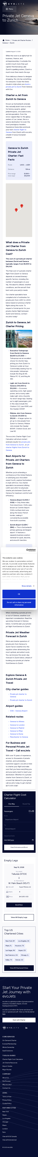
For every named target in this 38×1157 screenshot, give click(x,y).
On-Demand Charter (9, 1040)
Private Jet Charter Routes (21, 40)
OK (19, 594)
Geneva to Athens (17, 721)
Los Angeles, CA (23, 941)
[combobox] (5, 819)
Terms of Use (6, 1097)
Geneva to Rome (16, 734)
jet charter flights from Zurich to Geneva (17, 447)
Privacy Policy (6, 1100)
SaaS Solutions (7, 1051)
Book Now (19, 905)
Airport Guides (7, 1066)
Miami (4, 1125)
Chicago (5, 1122)
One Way (11, 804)
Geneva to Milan (16, 731)
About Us (5, 1078)
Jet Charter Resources (9, 1063)
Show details (26, 586)
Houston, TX (19, 946)
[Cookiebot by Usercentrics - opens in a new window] (27, 550)
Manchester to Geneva (19, 737)
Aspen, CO (22, 950)
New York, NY (10, 941)
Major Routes (6, 1070)
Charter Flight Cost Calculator (12, 1059)
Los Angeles (6, 1118)
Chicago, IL (24, 955)
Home (7, 40)
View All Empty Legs (19, 917)
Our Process (6, 1081)
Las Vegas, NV (10, 950)
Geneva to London (17, 725)
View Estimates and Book (19, 847)
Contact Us (6, 1088)
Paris (4, 1132)
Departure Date (9, 836)
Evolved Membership (9, 1044)
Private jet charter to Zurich (21, 700)
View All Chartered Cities (19, 968)
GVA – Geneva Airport (18, 711)
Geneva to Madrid (17, 728)
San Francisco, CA (11, 955)
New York (5, 1112)
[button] (16, 210)
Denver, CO (19, 960)
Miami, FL (8, 946)
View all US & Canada (9, 1136)
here (3, 1014)
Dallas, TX (8, 960)
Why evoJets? (7, 1085)
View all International (9, 1140)
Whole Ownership (8, 1047)
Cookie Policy (6, 1103)
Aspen (4, 1115)
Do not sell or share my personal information (19, 603)
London (5, 1129)
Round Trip (26, 804)
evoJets (10, 1147)
